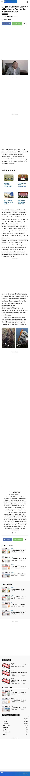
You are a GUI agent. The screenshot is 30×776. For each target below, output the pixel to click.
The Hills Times (7, 19)
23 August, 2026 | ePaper (18, 566)
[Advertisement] (15, 43)
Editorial (6, 660)
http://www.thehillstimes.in (15, 494)
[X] (17, 532)
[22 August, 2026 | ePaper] (6, 575)
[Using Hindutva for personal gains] (6, 673)
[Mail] (15, 532)
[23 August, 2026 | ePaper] (6, 567)
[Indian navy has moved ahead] (6, 666)
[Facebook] (12, 532)
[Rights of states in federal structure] (6, 681)
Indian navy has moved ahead (19, 665)
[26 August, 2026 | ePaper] (6, 551)
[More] (24, 23)
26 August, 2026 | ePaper (18, 550)
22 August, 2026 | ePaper (18, 574)
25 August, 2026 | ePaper (18, 558)
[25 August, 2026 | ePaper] (6, 559)
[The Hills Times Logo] (10, 1)
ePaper (12, 548)
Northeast (5, 14)
